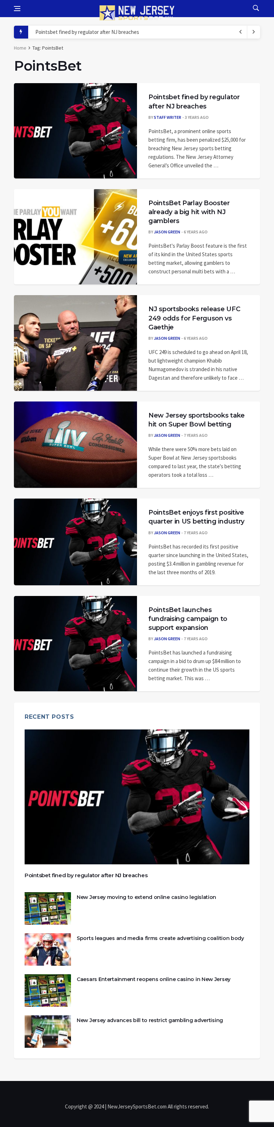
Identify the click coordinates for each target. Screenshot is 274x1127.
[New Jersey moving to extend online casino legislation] (48, 908)
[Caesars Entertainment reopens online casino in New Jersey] (48, 990)
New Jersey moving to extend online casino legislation (146, 897)
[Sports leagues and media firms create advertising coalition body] (48, 949)
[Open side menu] (17, 8)
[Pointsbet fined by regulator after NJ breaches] (75, 130)
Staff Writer (167, 117)
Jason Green (167, 231)
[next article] (240, 32)
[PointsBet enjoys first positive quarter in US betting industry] (75, 542)
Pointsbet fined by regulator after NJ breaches (87, 32)
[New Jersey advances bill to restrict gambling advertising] (48, 1031)
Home (20, 48)
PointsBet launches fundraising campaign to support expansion (187, 619)
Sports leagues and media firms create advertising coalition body (160, 938)
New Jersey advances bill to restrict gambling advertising (150, 1020)
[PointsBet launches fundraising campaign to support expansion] (75, 644)
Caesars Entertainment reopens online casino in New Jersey (153, 979)
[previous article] (253, 32)
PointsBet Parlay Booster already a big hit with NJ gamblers (189, 212)
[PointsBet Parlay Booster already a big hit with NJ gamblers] (75, 237)
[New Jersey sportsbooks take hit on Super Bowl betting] (75, 444)
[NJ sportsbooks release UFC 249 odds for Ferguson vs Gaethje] (75, 343)
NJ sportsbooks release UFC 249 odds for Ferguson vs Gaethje (194, 318)
